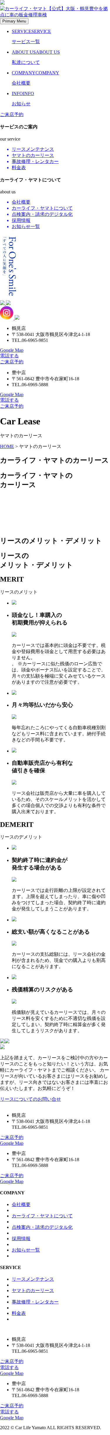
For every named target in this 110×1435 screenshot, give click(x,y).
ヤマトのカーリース (33, 1290)
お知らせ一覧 (26, 1249)
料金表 (19, 1313)
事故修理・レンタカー (35, 1301)
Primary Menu (14, 21)
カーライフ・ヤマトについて (42, 1215)
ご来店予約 (11, 114)
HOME (7, 446)
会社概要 (21, 1204)
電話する (9, 355)
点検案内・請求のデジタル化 (42, 1227)
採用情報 (21, 1238)
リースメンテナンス (33, 1279)
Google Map (11, 350)
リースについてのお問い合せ (30, 1099)
